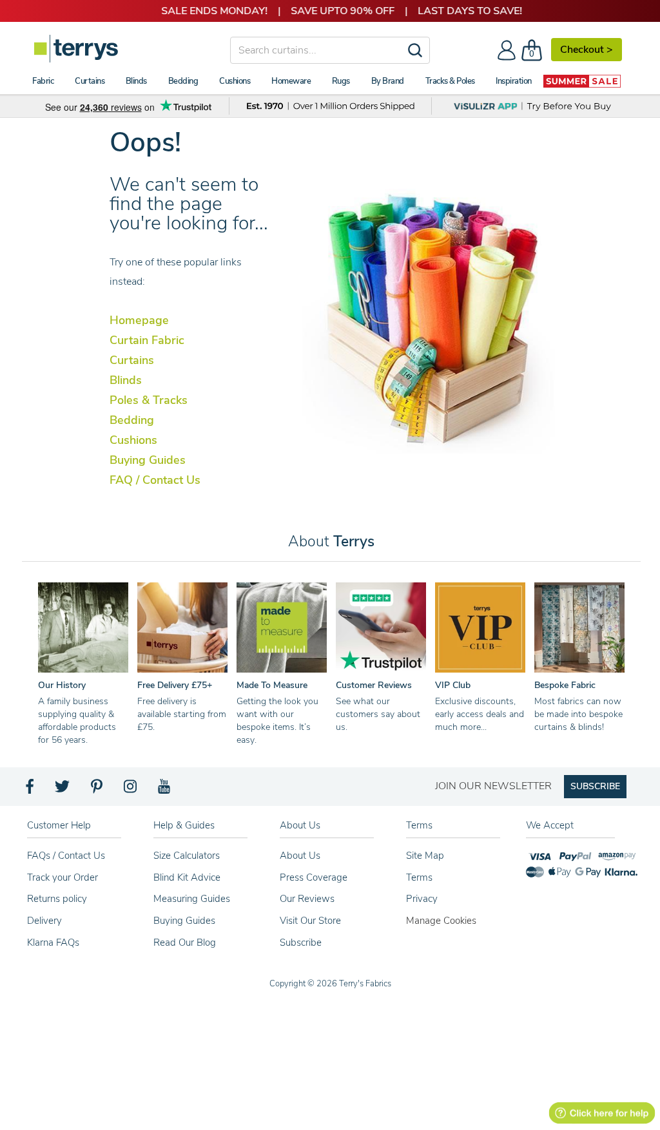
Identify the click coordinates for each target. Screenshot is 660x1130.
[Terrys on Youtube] (165, 790)
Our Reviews (307, 898)
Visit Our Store (310, 920)
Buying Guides (148, 460)
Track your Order (62, 877)
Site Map (425, 855)
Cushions (133, 440)
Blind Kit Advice (186, 877)
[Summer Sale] (582, 81)
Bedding (132, 420)
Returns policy (57, 898)
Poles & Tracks (149, 400)
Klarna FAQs (53, 942)
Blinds (126, 380)
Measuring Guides (191, 898)
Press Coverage (313, 877)
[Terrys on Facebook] (30, 790)
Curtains (132, 360)
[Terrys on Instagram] (131, 790)
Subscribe (301, 942)
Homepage (139, 320)
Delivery (44, 920)
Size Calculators (186, 855)
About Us (300, 855)
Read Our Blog (184, 942)
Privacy (422, 898)
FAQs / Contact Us (66, 855)
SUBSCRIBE (595, 786)
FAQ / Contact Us (155, 480)
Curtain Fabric (147, 340)
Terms (419, 877)
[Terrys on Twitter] (63, 790)
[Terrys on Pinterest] (97, 790)
